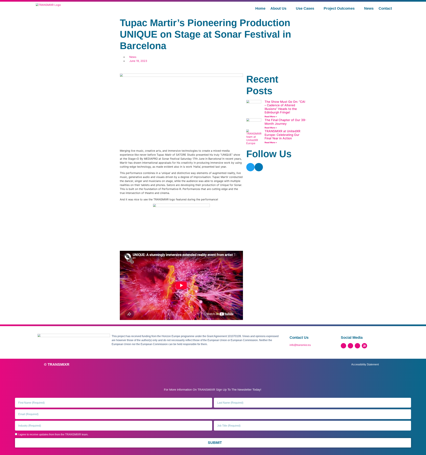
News (369, 8)
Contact (385, 8)
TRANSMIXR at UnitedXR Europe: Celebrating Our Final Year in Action (282, 134)
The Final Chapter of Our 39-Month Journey (285, 121)
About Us (278, 8)
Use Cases (305, 8)
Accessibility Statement (365, 364)
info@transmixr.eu (300, 345)
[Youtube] (357, 345)
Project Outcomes (339, 8)
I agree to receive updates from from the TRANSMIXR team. (53, 434)
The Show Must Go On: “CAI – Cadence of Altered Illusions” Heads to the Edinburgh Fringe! (285, 107)
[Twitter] (250, 167)
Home (260, 8)
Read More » (271, 116)
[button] (121, 68)
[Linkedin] (259, 167)
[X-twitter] (343, 345)
